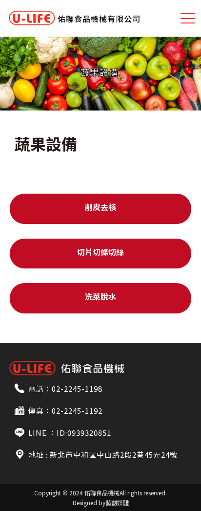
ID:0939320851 (84, 432)
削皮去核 (100, 207)
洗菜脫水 (100, 296)
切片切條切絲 (100, 252)
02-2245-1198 (77, 388)
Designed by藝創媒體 (101, 502)
